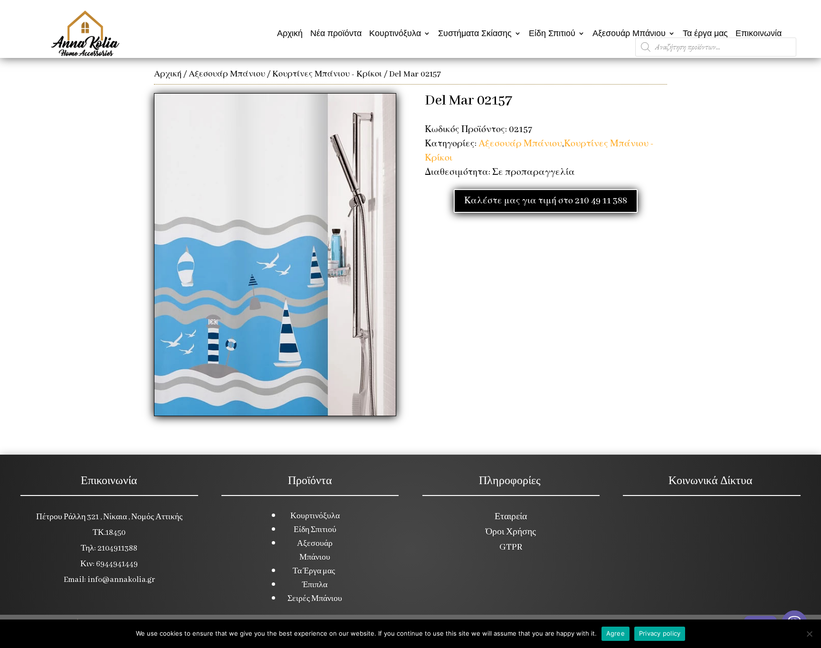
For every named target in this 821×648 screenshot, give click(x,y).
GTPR (510, 547)
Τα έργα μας (705, 33)
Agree (615, 633)
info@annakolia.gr (121, 580)
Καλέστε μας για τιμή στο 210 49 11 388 (545, 201)
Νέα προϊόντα (336, 33)
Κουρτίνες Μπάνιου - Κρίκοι (327, 74)
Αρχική (290, 33)
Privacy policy (660, 633)
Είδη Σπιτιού (552, 33)
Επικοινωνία (758, 33)
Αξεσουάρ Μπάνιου (629, 33)
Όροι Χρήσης (511, 532)
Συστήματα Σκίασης (475, 33)
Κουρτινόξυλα (395, 33)
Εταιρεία (511, 517)
